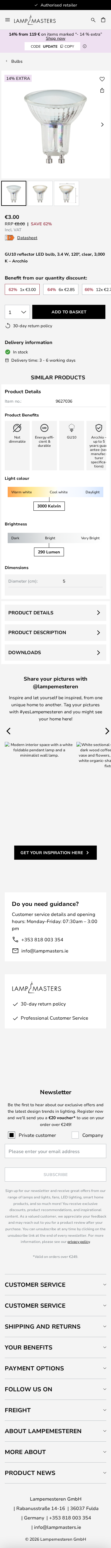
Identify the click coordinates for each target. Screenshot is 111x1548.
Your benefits (28, 1347)
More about (25, 1452)
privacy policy (78, 1241)
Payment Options (34, 1368)
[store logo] (38, 19)
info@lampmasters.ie (44, 950)
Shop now (55, 38)
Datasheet (27, 237)
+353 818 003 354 (42, 939)
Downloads (24, 652)
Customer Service (35, 1285)
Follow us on (28, 1389)
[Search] (93, 19)
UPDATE (52, 46)
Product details (30, 612)
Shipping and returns (43, 1326)
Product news (30, 1473)
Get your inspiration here (51, 852)
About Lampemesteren (43, 1431)
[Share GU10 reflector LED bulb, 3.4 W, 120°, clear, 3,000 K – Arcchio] (102, 90)
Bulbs (16, 61)
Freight (18, 1410)
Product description (37, 632)
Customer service (35, 1305)
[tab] (55, 1284)
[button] (13, 193)
